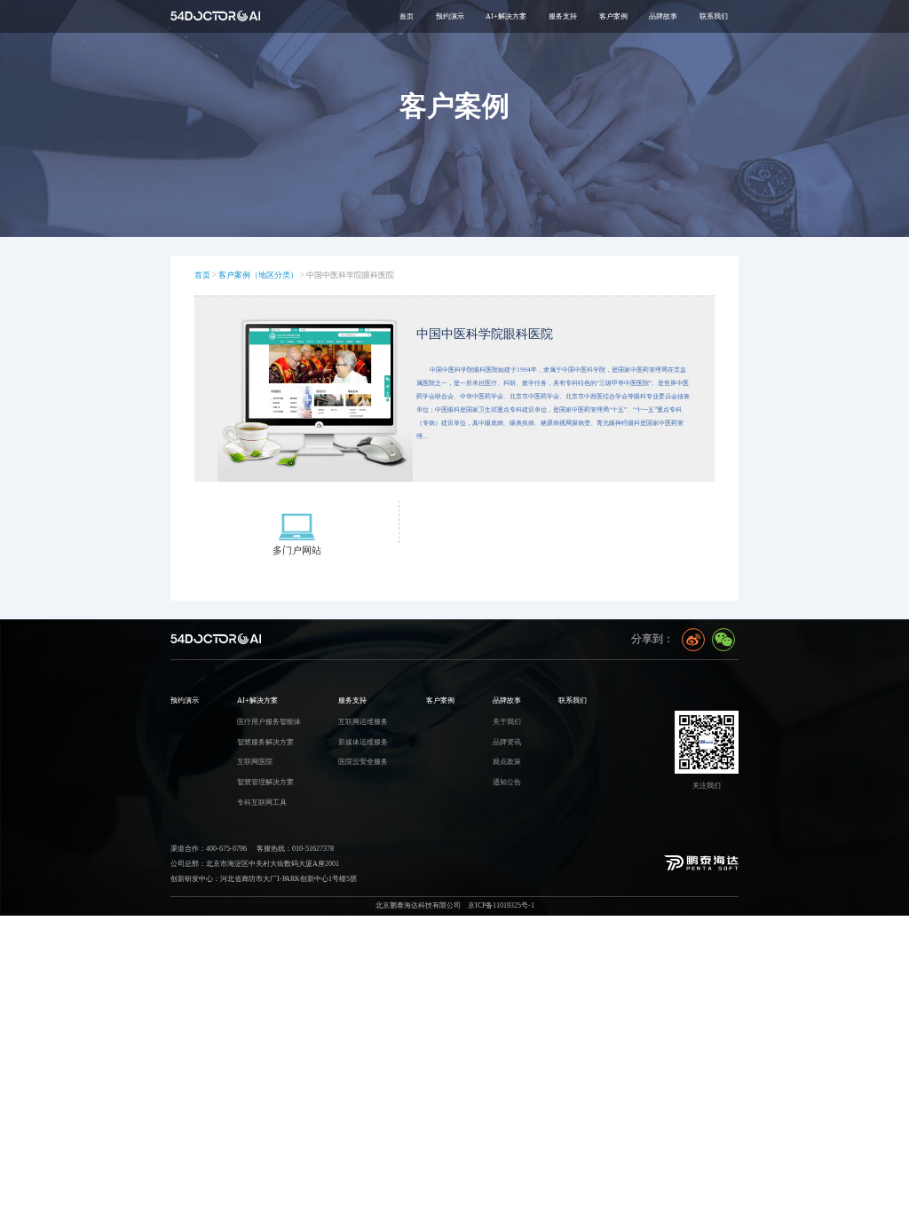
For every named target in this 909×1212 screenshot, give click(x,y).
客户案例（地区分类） (258, 275)
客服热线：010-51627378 (295, 848)
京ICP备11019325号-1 (501, 905)
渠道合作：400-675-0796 (208, 848)
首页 (406, 16)
